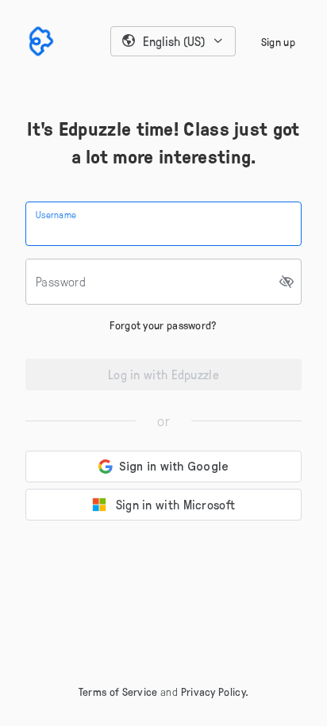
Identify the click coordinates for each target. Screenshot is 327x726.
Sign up (278, 41)
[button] (173, 41)
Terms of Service (118, 691)
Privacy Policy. (215, 691)
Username (56, 214)
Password (61, 281)
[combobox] (173, 41)
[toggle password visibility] (287, 281)
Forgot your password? (163, 324)
